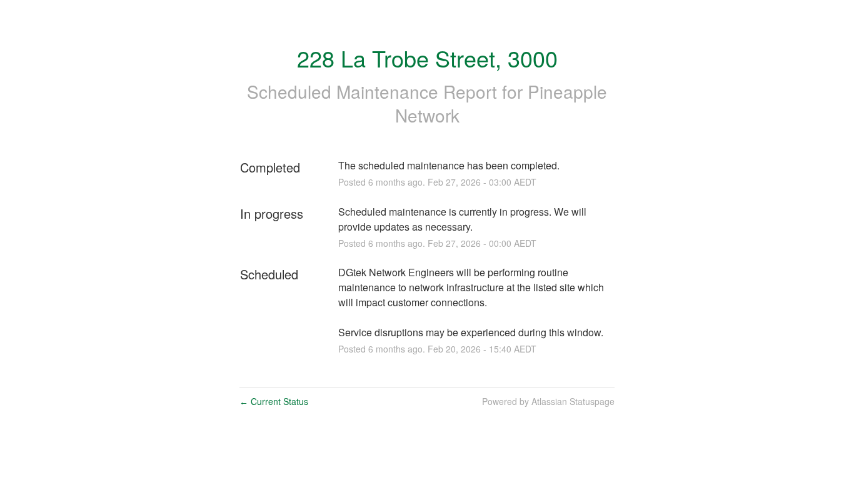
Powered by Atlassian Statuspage (548, 401)
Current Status (273, 401)
